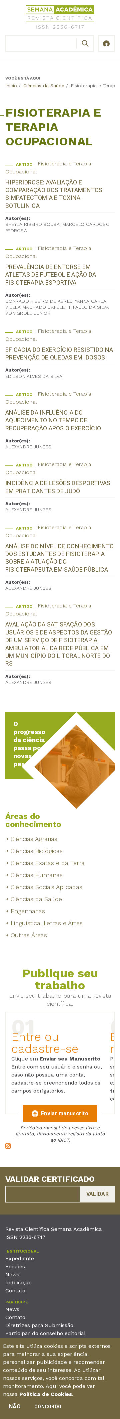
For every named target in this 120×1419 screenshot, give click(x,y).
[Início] (60, 18)
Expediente (19, 1258)
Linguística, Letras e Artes (47, 923)
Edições (15, 1266)
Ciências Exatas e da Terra (48, 862)
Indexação (18, 1282)
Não (15, 1406)
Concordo (47, 1406)
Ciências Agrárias (34, 838)
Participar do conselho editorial (45, 1333)
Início (11, 85)
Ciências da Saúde (43, 85)
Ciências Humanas (37, 874)
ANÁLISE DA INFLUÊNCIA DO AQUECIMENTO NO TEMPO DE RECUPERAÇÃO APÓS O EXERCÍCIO (53, 420)
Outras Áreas (29, 935)
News (12, 1274)
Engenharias (28, 910)
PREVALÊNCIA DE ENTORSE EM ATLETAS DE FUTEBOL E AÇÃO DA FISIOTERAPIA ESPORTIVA (50, 274)
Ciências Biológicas (37, 850)
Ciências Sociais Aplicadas (46, 886)
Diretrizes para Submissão (39, 1325)
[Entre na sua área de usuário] (106, 43)
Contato (15, 1290)
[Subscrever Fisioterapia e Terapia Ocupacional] (8, 1147)
